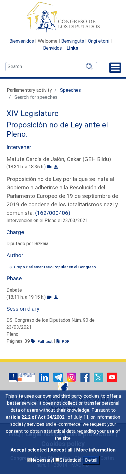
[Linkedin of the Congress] (45, 377)
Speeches (70, 90)
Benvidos (52, 48)
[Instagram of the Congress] (72, 377)
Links (72, 48)
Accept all (62, 450)
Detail (91, 460)
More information (95, 450)
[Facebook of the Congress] (85, 377)
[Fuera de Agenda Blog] (63, 386)
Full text (45, 341)
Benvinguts (72, 41)
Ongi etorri (98, 41)
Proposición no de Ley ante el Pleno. (57, 129)
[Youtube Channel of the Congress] (112, 377)
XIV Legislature (32, 113)
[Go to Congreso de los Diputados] (63, 17)
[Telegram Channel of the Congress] (58, 377)
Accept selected (29, 450)
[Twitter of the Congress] (99, 377)
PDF (65, 341)
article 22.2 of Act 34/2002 (36, 417)
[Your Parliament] (22, 377)
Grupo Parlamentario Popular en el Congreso (55, 266)
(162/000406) (52, 213)
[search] (51, 66)
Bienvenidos (21, 41)
